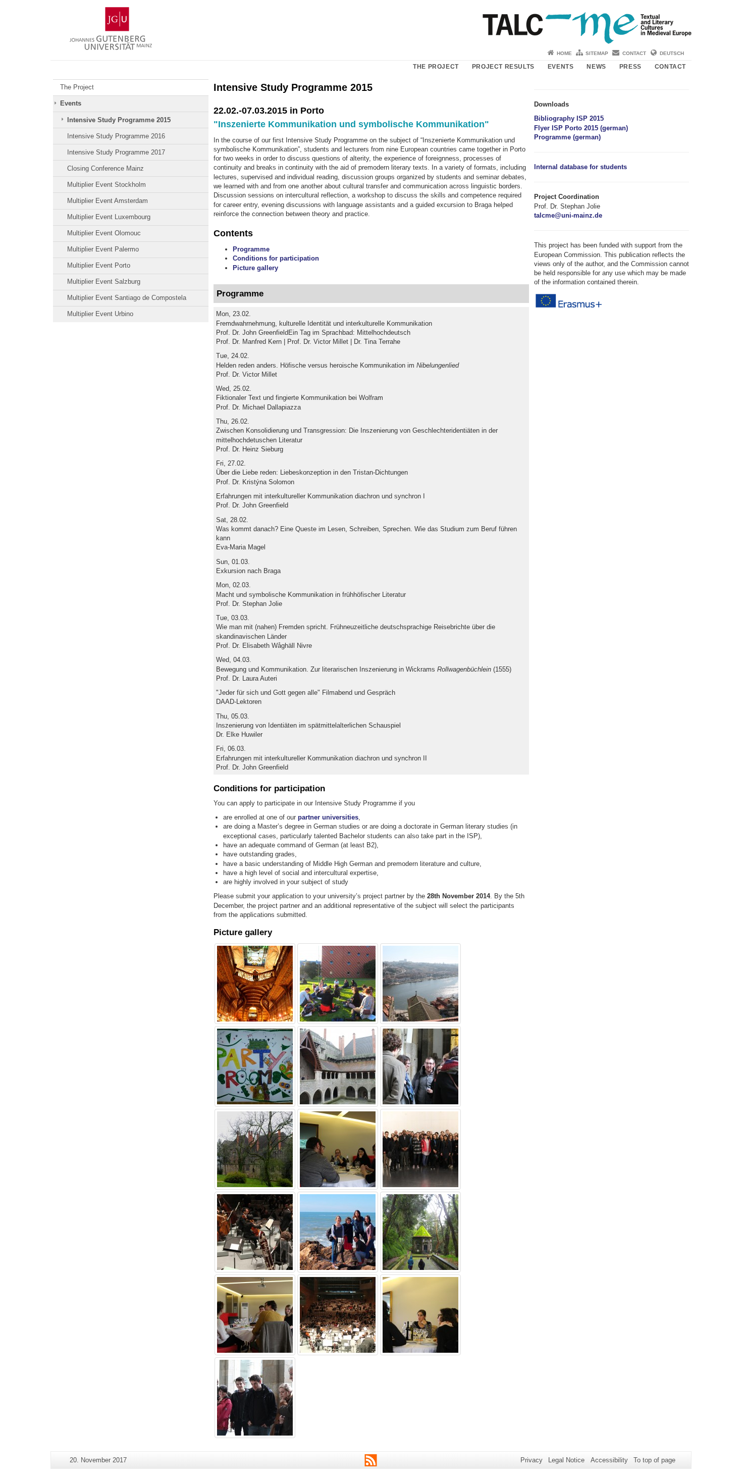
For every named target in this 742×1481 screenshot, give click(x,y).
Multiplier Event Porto (98, 265)
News (596, 66)
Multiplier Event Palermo (103, 249)
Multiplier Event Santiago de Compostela (126, 297)
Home (564, 53)
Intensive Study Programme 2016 (116, 136)
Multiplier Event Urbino (100, 314)
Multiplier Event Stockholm (106, 184)
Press (630, 66)
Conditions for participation (276, 258)
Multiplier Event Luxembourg (108, 217)
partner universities (328, 817)
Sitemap (597, 53)
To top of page (654, 1460)
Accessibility (609, 1460)
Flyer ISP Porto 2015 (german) (581, 128)
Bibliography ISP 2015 (569, 118)
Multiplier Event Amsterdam (107, 201)
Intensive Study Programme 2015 (119, 120)
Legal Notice (566, 1460)
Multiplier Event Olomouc (104, 233)
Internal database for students (580, 167)
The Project (436, 66)
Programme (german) (567, 137)
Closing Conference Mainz (105, 168)
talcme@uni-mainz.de (568, 215)
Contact (634, 53)
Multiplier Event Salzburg (103, 281)
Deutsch (672, 53)
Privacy (531, 1460)
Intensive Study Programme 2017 (116, 152)
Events (561, 66)
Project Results (503, 66)
